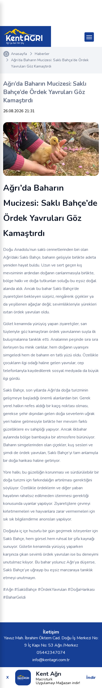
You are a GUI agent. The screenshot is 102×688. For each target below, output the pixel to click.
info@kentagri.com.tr (51, 660)
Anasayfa (19, 53)
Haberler (42, 53)
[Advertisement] (51, 13)
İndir (91, 677)
